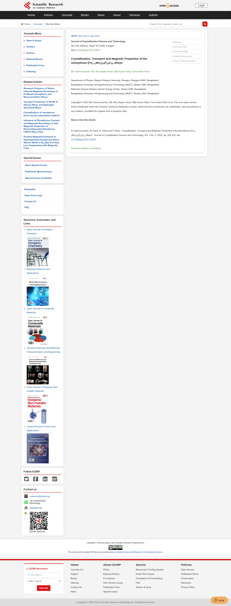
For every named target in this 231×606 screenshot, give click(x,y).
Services (134, 15)
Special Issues (110, 591)
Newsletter (30, 189)
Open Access (187, 569)
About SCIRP (112, 564)
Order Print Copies (145, 574)
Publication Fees (35, 65)
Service (141, 564)
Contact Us (30, 201)
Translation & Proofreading (149, 578)
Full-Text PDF (179, 47)
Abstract (176, 42)
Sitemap (75, 582)
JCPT (74, 36)
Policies (186, 564)
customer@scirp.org (39, 496)
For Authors (109, 578)
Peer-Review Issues (113, 582)
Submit (153, 15)
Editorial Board (34, 59)
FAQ (26, 207)
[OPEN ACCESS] (169, 5)
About (117, 15)
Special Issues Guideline (38, 178)
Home (31, 15)
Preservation (187, 578)
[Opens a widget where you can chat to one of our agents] (219, 600)
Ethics (106, 569)
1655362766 (35, 508)
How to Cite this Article (183, 61)
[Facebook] (35, 479)
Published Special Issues (38, 171)
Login (201, 5)
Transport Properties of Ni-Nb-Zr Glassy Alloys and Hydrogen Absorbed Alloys (41, 105)
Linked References (182, 56)
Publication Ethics (189, 574)
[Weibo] (54, 479)
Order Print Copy (33, 195)
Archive (30, 53)
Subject (74, 574)
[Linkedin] (45, 479)
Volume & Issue (143, 587)
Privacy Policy (188, 587)
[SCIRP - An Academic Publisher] (43, 5)
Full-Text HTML (180, 51)
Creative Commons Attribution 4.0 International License (139, 552)
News (100, 15)
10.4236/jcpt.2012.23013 (88, 50)
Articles (48, 15)
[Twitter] (26, 479)
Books (85, 15)
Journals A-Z (77, 569)
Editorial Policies (111, 574)
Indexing (31, 71)
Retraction (186, 582)
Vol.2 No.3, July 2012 (89, 36)
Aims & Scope (33, 40)
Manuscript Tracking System (150, 569)
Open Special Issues (36, 165)
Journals (67, 15)
